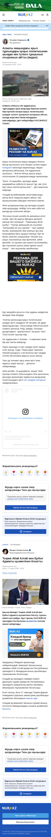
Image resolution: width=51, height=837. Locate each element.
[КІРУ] (47, 14)
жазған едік (31, 698)
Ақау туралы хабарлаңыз (25, 815)
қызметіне (31, 621)
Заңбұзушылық (24, 21)
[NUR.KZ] (25, 15)
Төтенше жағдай (38, 21)
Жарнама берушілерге (25, 822)
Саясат (5, 545)
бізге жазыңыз (30, 456)
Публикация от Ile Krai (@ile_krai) (25, 444)
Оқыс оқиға (8, 21)
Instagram (7, 167)
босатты (6, 709)
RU (43, 15)
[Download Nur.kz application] (25, 5)
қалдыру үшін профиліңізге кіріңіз (20, 499)
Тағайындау (15, 545)
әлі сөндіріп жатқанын (35, 380)
